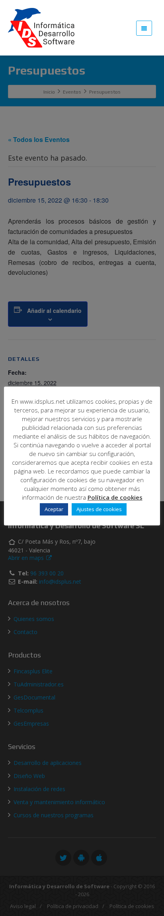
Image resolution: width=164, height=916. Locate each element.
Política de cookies (115, 497)
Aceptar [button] (54, 509)
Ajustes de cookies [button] (99, 509)
